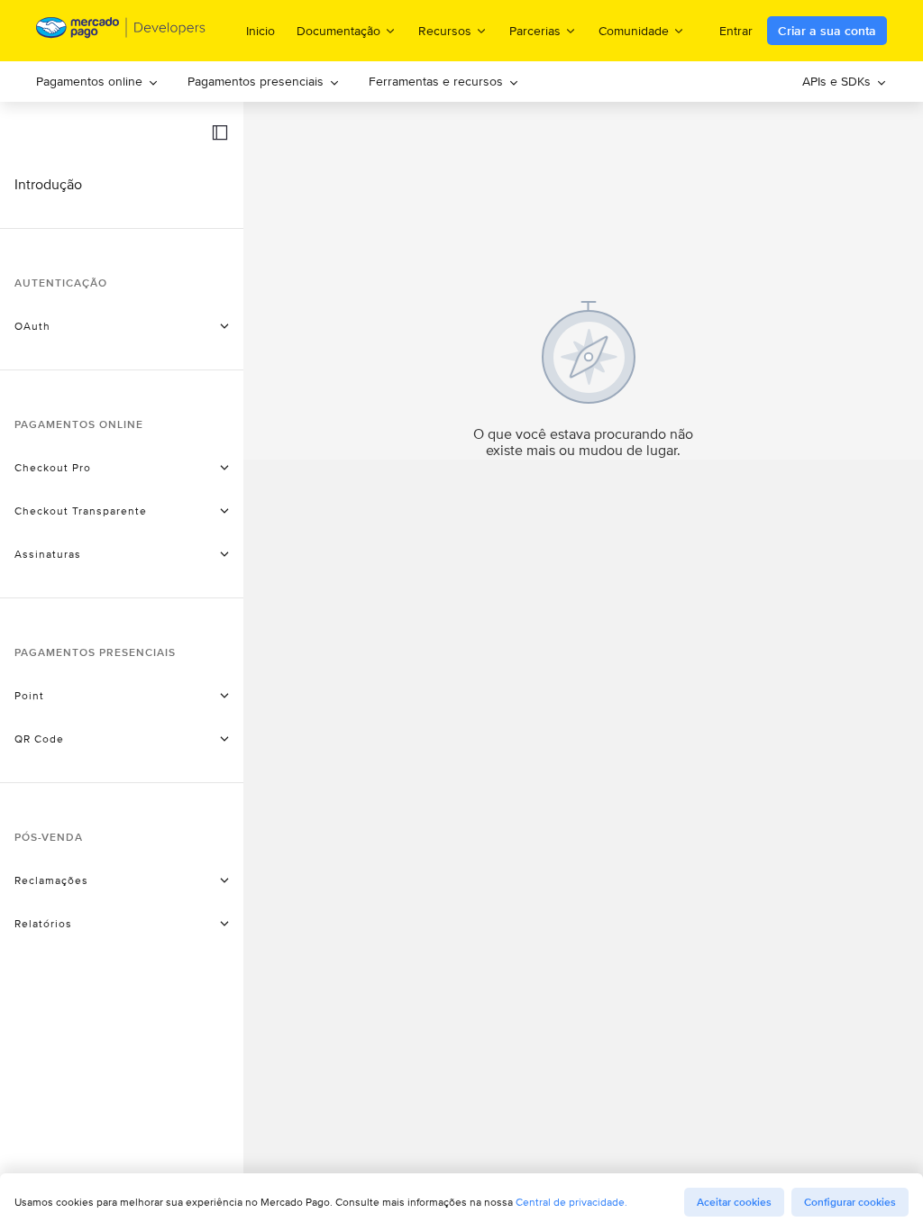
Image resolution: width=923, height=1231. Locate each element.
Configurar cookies (850, 1202)
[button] (220, 132)
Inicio (260, 31)
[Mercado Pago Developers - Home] (121, 31)
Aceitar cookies (734, 1202)
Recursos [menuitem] (444, 30)
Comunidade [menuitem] (634, 30)
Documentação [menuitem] (338, 30)
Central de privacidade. (571, 1201)
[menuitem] (97, 81)
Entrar (736, 31)
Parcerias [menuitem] (535, 30)
